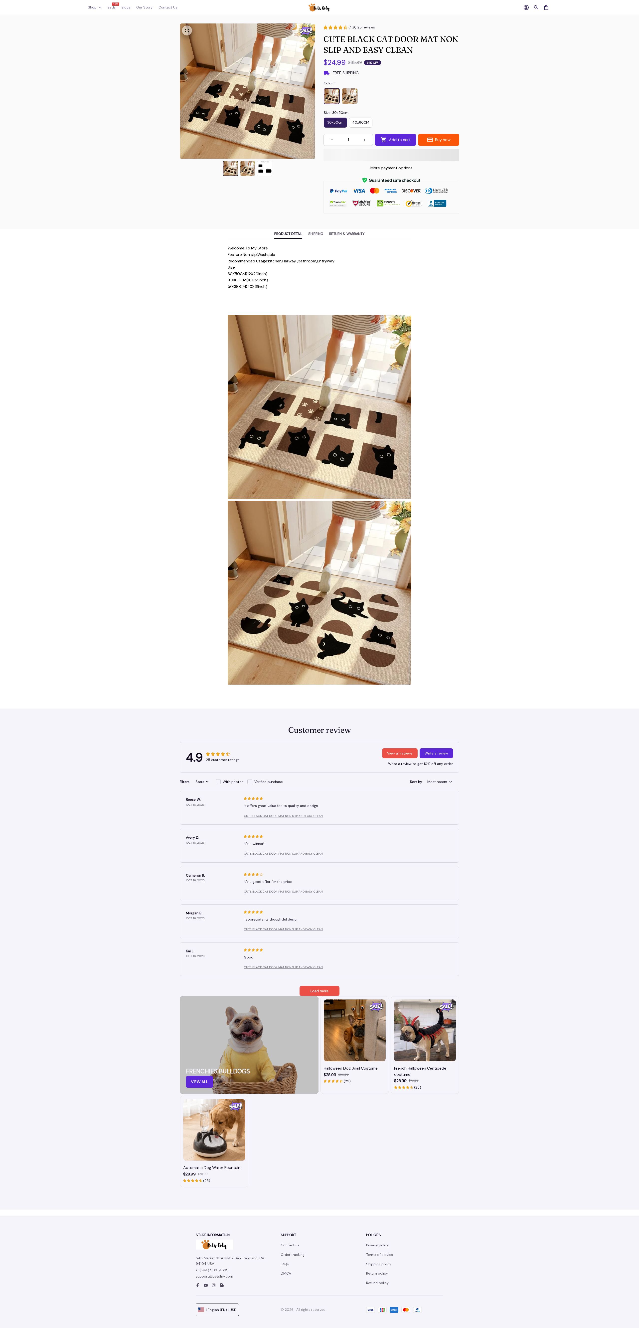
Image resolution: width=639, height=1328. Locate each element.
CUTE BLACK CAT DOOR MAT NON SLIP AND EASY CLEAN (283, 816)
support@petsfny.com (214, 1276)
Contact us (290, 1245)
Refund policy (377, 1283)
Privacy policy (377, 1245)
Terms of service (379, 1254)
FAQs (285, 1264)
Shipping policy (378, 1264)
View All (199, 1081)
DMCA (286, 1273)
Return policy (377, 1273)
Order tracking (293, 1254)
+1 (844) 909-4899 (212, 1270)
